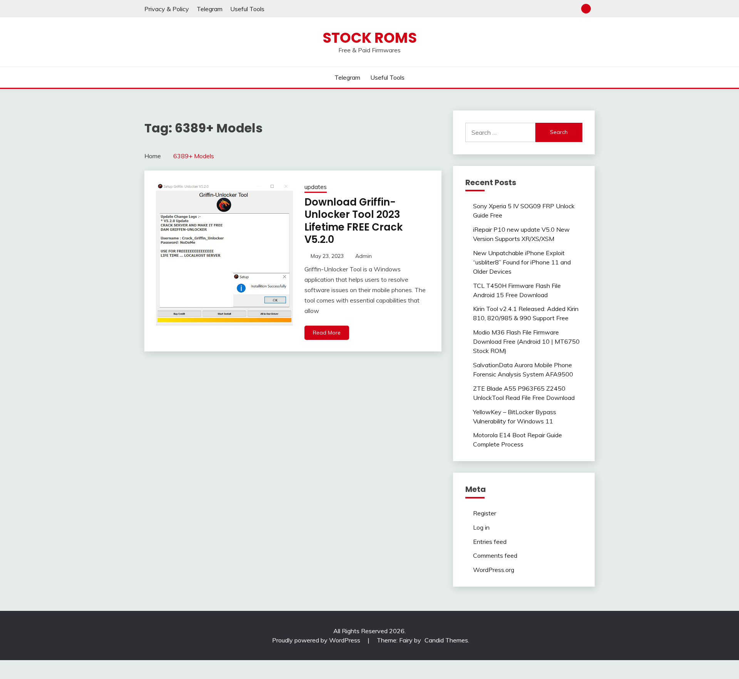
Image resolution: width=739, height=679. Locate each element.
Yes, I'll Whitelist (387, 408)
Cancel (325, 408)
